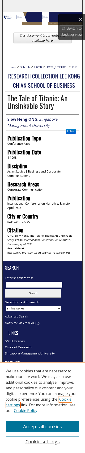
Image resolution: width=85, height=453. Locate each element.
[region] (42, 407)
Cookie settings (43, 441)
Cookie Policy (25, 410)
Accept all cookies (42, 426)
